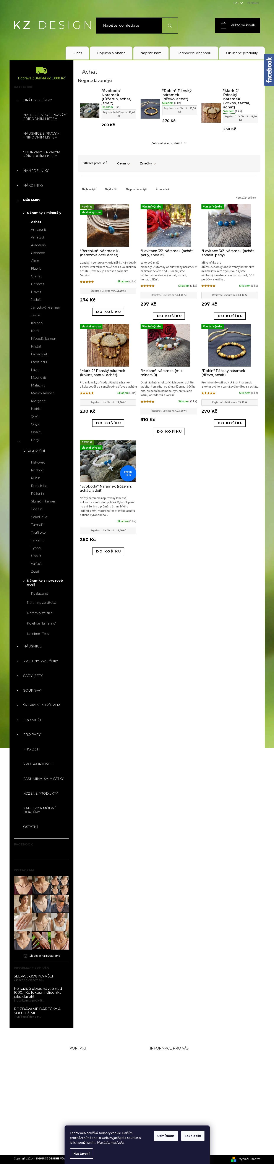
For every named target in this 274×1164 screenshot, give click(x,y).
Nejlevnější (89, 189)
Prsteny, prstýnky (40, 661)
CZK (236, 3)
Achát (36, 222)
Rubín (35, 478)
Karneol (37, 323)
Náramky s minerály (44, 213)
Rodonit (37, 470)
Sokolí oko (39, 517)
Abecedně (162, 189)
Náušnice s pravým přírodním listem (41, 135)
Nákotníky (33, 185)
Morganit (38, 401)
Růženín (37, 493)
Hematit (37, 284)
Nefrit (35, 409)
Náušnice (32, 646)
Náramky (31, 200)
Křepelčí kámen (43, 338)
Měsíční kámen (42, 393)
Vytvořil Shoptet (249, 1159)
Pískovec (38, 462)
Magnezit (38, 377)
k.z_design (89, 1108)
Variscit (36, 564)
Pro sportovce (38, 764)
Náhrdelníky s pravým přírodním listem (45, 117)
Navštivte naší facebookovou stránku (99, 1095)
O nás (156, 1057)
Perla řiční (34, 451)
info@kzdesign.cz (97, 1071)
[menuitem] (77, 53)
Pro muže (32, 720)
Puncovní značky (167, 1085)
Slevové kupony (166, 1077)
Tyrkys (36, 548)
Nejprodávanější (136, 189)
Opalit (36, 432)
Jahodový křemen (45, 307)
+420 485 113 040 (97, 1082)
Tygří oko (38, 532)
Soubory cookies (166, 1098)
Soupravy (32, 690)
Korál (35, 331)
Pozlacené (39, 593)
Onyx (35, 424)
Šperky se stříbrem (41, 705)
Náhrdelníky (36, 171)
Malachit (38, 385)
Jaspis (35, 315)
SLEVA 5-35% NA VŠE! (33, 976)
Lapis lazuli (39, 362)
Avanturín (38, 245)
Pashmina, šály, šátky (43, 779)
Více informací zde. (110, 1142)
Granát (36, 276)
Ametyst (37, 237)
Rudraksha (39, 486)
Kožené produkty (40, 793)
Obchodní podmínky (171, 1064)
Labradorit (39, 354)
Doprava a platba (167, 1071)
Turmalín (37, 525)
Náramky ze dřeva (41, 603)
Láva (35, 370)
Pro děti (31, 749)
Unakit (36, 556)
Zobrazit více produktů (166, 143)
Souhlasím (193, 1135)
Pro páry (32, 735)
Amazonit (38, 229)
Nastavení (81, 1153)
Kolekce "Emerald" (41, 623)
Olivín (35, 416)
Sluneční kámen (43, 501)
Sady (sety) (33, 676)
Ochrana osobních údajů (175, 1092)
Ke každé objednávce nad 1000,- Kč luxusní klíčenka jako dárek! (38, 993)
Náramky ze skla (39, 613)
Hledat (167, 25)
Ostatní (30, 827)
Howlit (36, 292)
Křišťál (36, 346)
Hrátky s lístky (37, 100)
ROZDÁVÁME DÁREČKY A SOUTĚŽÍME (37, 1011)
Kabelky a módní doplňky (39, 810)
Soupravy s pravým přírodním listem (41, 154)
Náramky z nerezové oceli (45, 582)
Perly (35, 440)
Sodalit (36, 509)
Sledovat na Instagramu (44, 956)
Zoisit (35, 571)
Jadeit (36, 300)
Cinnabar (38, 253)
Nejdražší (111, 189)
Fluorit (36, 268)
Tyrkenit (37, 540)
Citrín (35, 261)
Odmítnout (166, 1135)
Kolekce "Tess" (38, 634)
